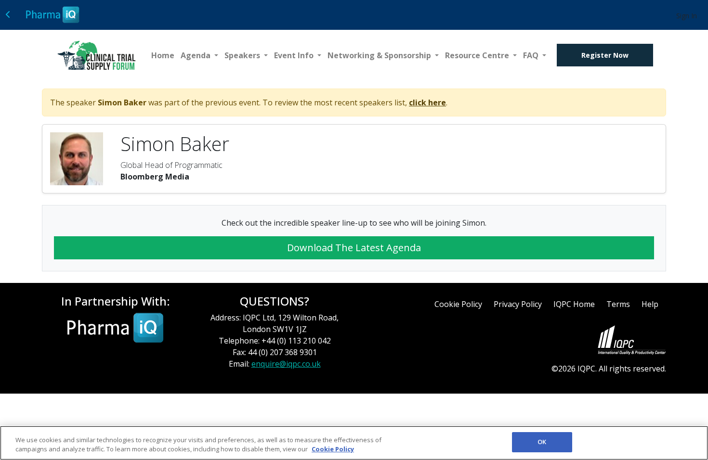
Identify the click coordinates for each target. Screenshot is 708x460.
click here (427, 102)
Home (162, 55)
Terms (618, 304)
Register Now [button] (605, 55)
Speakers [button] (243, 55)
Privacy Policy (518, 304)
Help (650, 304)
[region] (354, 443)
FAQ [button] (531, 55)
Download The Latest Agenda (354, 247)
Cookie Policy (458, 304)
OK (542, 441)
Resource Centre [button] (478, 55)
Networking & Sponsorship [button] (380, 55)
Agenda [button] (196, 55)
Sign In (686, 15)
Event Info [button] (294, 55)
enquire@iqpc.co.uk (286, 363)
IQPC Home (574, 304)
